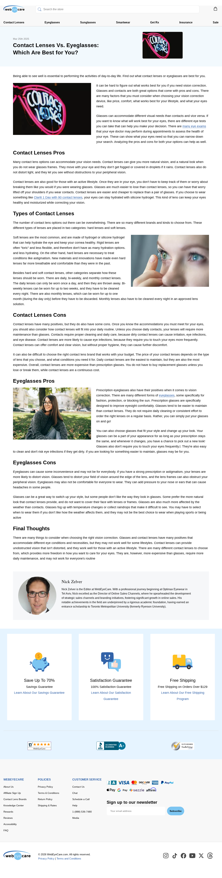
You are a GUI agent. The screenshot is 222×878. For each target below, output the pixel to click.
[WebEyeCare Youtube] (192, 856)
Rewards (8, 811)
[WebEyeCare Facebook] (184, 856)
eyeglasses (166, 395)
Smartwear (123, 22)
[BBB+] (111, 746)
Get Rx (154, 22)
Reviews (8, 818)
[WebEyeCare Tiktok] (175, 856)
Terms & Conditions (48, 793)
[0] (215, 9)
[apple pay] (111, 790)
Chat (75, 793)
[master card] (134, 783)
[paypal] (167, 783)
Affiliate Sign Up (12, 793)
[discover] (144, 783)
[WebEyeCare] (17, 855)
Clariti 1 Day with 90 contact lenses (58, 197)
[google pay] (122, 790)
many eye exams (194, 126)
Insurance (186, 22)
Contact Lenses (13, 22)
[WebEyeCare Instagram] (166, 856)
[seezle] (137, 790)
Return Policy (45, 799)
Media (75, 818)
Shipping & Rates (47, 805)
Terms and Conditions (69, 858)
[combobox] (117, 9)
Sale (216, 22)
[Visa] (123, 783)
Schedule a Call (80, 799)
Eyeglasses (52, 22)
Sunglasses (88, 22)
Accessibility (10, 824)
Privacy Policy (45, 786)
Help (74, 805)
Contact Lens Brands (15, 799)
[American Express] (155, 783)
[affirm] (151, 789)
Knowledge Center (13, 805)
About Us (8, 786)
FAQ (5, 830)
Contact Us (78, 786)
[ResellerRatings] (182, 746)
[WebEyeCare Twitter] (201, 856)
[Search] (40, 9)
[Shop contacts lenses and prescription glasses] (14, 10)
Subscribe (176, 811)
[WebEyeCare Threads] (210, 856)
